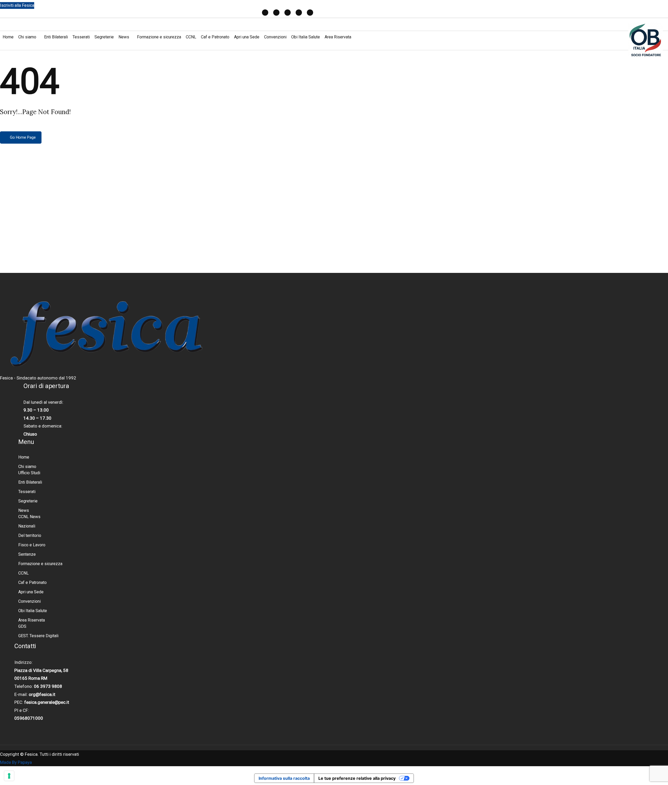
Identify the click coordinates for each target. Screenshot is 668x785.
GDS (22, 626)
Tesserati (81, 36)
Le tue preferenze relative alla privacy (357, 778)
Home (8, 36)
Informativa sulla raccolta (284, 778)
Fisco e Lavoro (31, 544)
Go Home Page (22, 137)
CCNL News (29, 516)
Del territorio (29, 535)
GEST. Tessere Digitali (38, 635)
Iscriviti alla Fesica (17, 5)
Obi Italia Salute (305, 36)
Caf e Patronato (215, 36)
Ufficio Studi (29, 472)
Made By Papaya (16, 762)
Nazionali (26, 526)
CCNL (191, 36)
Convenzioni (275, 36)
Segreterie (104, 36)
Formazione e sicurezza (159, 36)
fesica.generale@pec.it (46, 702)
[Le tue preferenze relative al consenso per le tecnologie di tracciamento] (9, 776)
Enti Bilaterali (56, 36)
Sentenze (27, 554)
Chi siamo (27, 36)
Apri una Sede (246, 36)
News (123, 36)
